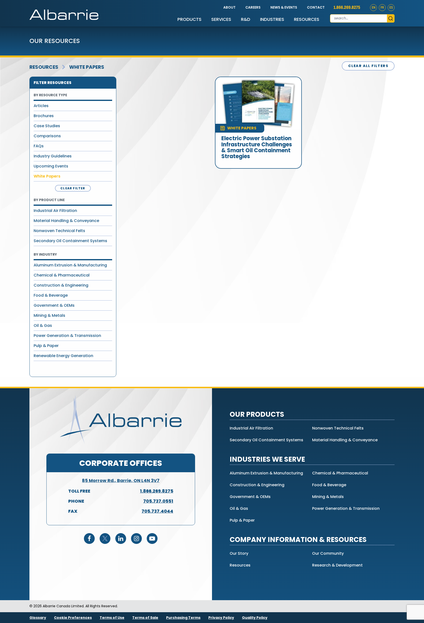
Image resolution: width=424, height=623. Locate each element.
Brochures (44, 116)
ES (391, 7)
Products (189, 19)
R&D (245, 19)
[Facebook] (89, 538)
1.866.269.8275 (346, 7)
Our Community (328, 553)
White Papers (86, 67)
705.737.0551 (158, 501)
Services (221, 19)
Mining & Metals (49, 315)
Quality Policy (254, 617)
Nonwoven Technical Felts (59, 231)
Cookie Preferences (73, 617)
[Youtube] (152, 538)
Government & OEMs (54, 305)
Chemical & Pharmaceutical (62, 275)
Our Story (239, 553)
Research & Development (337, 565)
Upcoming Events (51, 166)
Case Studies (47, 126)
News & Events (283, 7)
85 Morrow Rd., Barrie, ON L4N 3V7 (120, 480)
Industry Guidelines (53, 156)
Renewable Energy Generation (63, 356)
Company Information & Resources (298, 539)
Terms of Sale (145, 617)
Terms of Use (112, 617)
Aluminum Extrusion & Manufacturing (70, 265)
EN (373, 7)
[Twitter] (105, 538)
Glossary (37, 617)
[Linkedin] (120, 538)
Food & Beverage (51, 295)
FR (382, 7)
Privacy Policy (221, 617)
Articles (41, 106)
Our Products (257, 414)
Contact (316, 7)
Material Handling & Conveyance (66, 220)
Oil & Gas (43, 325)
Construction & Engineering (61, 285)
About (229, 7)
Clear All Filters (368, 65)
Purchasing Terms (183, 617)
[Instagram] (136, 538)
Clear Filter (72, 188)
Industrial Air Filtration (55, 210)
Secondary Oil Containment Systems (70, 241)
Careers (253, 7)
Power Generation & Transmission (67, 335)
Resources (306, 19)
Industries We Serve (267, 459)
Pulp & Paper (46, 345)
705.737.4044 (157, 511)
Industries (272, 19)
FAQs (39, 146)
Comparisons (47, 136)
